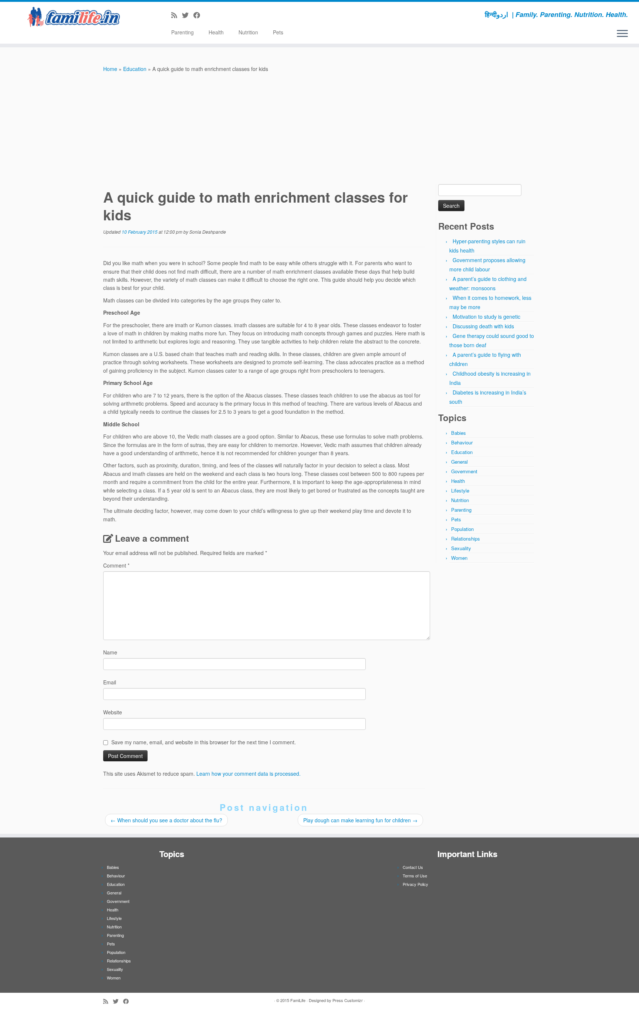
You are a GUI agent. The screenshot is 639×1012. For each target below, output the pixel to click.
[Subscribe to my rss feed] (176, 15)
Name (110, 652)
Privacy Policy (415, 884)
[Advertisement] (319, 128)
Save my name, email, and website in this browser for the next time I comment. (203, 742)
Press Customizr (347, 1000)
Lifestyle (460, 490)
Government (464, 471)
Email (109, 682)
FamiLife (297, 1000)
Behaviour (462, 442)
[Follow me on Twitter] (187, 15)
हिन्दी (491, 14)
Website (112, 712)
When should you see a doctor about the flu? (166, 820)
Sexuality (461, 548)
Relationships (465, 538)
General (459, 461)
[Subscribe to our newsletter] (207, 15)
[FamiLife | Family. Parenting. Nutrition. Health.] (74, 17)
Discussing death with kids (483, 326)
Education (134, 68)
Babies (458, 432)
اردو (502, 14)
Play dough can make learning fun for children (360, 820)
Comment (116, 565)
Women (459, 557)
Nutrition (248, 32)
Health (216, 32)
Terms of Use (415, 876)
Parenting (182, 32)
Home (110, 68)
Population (462, 528)
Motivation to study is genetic (486, 316)
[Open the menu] (622, 34)
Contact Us (413, 867)
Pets (278, 32)
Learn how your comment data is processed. (248, 773)
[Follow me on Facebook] (199, 15)
